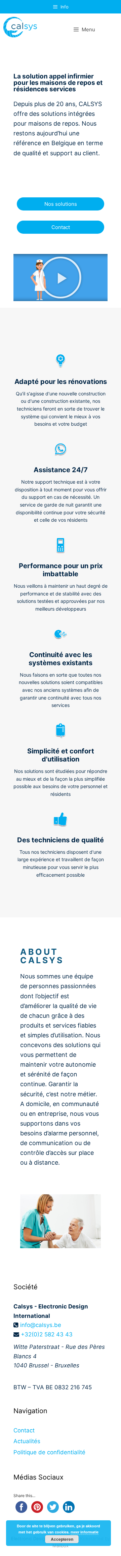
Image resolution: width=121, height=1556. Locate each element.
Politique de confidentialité (49, 1452)
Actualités (26, 1441)
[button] (60, 277)
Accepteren (62, 1539)
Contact (24, 1430)
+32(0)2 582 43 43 (47, 1334)
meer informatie (84, 1531)
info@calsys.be (40, 1325)
